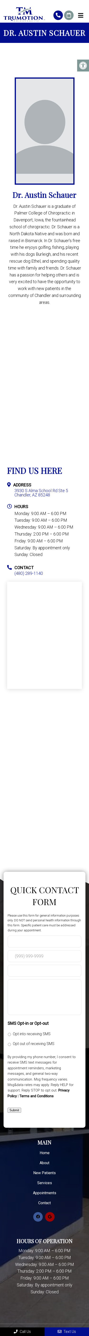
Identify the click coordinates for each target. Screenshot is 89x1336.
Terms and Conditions (36, 1096)
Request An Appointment (69, 15)
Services (44, 1183)
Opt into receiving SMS (32, 1034)
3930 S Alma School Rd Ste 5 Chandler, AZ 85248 (41, 493)
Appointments (44, 1193)
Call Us (25, 1331)
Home (45, 1153)
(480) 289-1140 (58, 15)
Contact (44, 1203)
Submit (14, 1110)
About (44, 1163)
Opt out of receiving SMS (33, 1043)
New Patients (44, 1173)
